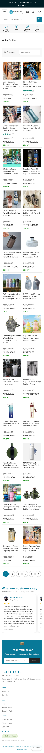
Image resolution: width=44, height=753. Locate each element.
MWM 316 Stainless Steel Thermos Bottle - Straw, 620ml (32, 465)
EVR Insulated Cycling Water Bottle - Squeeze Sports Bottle (11, 296)
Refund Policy (7, 707)
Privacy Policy (7, 723)
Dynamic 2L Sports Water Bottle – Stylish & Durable (31, 128)
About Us (5, 692)
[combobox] (22, 19)
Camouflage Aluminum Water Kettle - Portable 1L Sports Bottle (12, 339)
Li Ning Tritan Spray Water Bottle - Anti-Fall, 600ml (11, 423)
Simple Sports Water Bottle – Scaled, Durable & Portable (11, 128)
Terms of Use (7, 720)
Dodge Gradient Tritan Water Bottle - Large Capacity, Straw (32, 548)
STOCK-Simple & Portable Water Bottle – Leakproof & (11, 213)
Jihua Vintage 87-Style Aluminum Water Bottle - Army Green (32, 506)
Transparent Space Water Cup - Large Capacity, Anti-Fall (10, 548)
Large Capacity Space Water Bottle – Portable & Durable (12, 254)
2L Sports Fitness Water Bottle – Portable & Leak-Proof (32, 84)
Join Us (5, 695)
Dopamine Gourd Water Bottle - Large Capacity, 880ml (31, 338)
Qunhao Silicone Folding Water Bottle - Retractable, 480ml (11, 506)
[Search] (39, 19)
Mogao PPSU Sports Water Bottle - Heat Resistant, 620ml (31, 423)
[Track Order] (33, 12)
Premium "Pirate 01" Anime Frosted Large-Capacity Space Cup (31, 171)
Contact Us (6, 727)
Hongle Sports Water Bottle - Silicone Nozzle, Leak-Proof (31, 254)
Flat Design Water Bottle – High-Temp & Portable (31, 213)
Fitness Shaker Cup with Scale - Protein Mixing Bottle (11, 381)
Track (34, 660)
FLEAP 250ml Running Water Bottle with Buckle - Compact (31, 296)
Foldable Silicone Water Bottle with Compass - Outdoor (11, 465)
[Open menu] (4, 12)
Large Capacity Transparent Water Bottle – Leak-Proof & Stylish (11, 85)
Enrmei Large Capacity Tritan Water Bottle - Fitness (32, 381)
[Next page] (38, 574)
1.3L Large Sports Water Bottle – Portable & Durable (10, 171)
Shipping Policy (7, 711)
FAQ (3, 704)
